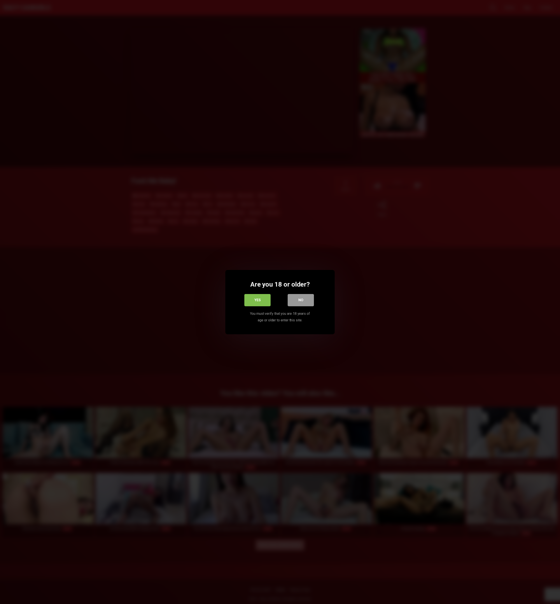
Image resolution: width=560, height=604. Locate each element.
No (300, 300)
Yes (257, 300)
